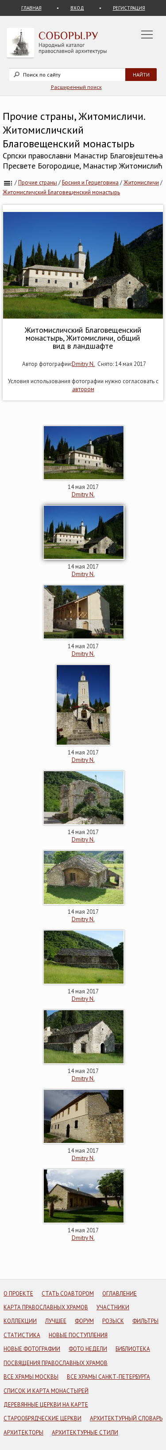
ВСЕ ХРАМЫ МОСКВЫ (31, 1377)
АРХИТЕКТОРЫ (23, 1432)
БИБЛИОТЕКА (133, 1349)
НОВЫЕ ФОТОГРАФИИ (32, 1349)
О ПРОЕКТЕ (18, 1293)
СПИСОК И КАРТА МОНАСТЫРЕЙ (46, 1391)
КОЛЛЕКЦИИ (20, 1321)
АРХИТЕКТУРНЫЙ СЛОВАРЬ (126, 1418)
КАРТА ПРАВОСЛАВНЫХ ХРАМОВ (46, 1307)
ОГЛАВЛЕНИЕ (119, 1293)
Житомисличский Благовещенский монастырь (61, 192)
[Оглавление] (8, 182)
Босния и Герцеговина (90, 182)
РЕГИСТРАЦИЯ (129, 8)
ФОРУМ (84, 1321)
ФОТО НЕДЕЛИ (88, 1349)
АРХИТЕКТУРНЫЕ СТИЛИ (85, 1432)
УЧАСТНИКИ (113, 1307)
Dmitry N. (83, 364)
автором (83, 389)
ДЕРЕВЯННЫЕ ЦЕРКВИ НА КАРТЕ (46, 1404)
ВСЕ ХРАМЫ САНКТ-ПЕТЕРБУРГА (108, 1377)
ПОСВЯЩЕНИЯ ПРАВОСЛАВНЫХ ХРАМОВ (56, 1363)
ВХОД (77, 8)
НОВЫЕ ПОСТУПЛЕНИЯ (78, 1335)
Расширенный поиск (76, 87)
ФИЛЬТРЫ (145, 1321)
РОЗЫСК (113, 1321)
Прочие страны (37, 182)
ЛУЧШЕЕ (55, 1321)
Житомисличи (141, 182)
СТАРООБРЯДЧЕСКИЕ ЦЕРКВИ (42, 1418)
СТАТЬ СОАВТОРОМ (68, 1293)
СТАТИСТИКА (22, 1335)
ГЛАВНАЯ (31, 8)
